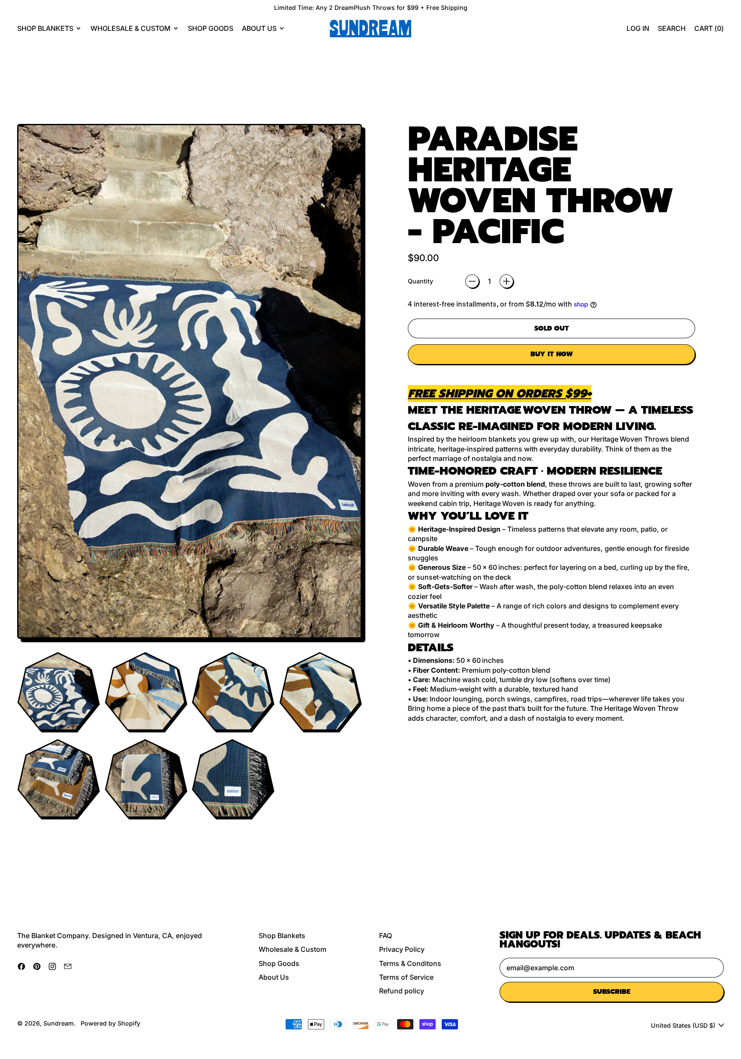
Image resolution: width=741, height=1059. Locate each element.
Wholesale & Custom (292, 949)
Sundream (58, 1023)
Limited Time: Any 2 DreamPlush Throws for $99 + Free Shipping (370, 7)
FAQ (385, 935)
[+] (506, 281)
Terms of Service (406, 977)
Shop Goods (210, 28)
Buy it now (551, 354)
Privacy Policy (402, 949)
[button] (672, 28)
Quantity (420, 281)
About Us (274, 977)
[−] (472, 281)
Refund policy (401, 991)
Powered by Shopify (110, 1023)
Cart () (709, 30)
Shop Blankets (282, 935)
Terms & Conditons (410, 963)
